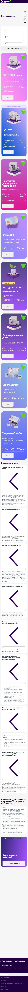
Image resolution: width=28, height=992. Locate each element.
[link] (3, 5)
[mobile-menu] (25, 1)
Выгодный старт (4, 989)
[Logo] (6, 1)
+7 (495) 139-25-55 (6, 961)
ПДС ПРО (3, 980)
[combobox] (13, 37)
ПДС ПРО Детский (5, 977)
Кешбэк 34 (3, 986)
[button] (14, 479)
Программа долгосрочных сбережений (11, 983)
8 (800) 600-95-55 (19, 961)
